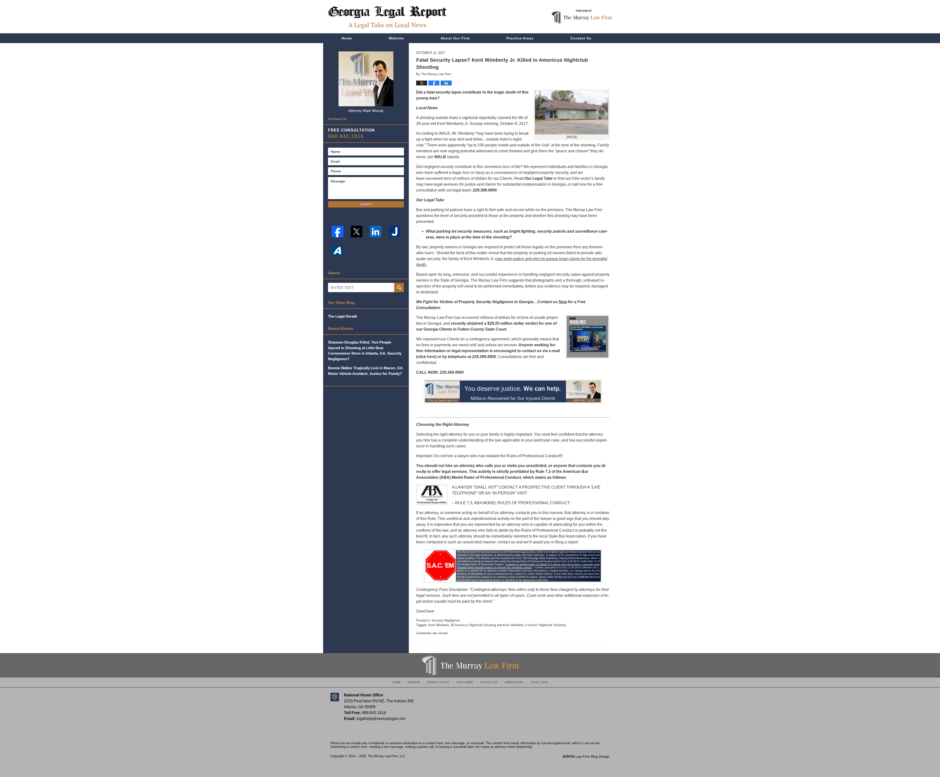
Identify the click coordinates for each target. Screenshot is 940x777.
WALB (440, 157)
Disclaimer (464, 682)
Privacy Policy (438, 682)
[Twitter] (356, 232)
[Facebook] (337, 232)
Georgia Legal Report (387, 17)
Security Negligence (446, 620)
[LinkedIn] (375, 232)
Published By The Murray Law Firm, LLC (582, 17)
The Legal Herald (342, 316)
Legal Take (539, 682)
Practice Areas (520, 38)
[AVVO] (337, 250)
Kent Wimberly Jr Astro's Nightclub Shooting (534, 625)
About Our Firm (455, 38)
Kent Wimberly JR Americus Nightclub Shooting (462, 625)
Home (346, 38)
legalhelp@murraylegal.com (380, 719)
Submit (366, 204)
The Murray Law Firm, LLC (386, 756)
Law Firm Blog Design (586, 756)
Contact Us (580, 38)
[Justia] (394, 232)
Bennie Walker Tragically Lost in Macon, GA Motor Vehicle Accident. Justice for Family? (365, 371)
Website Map (514, 682)
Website (396, 38)
